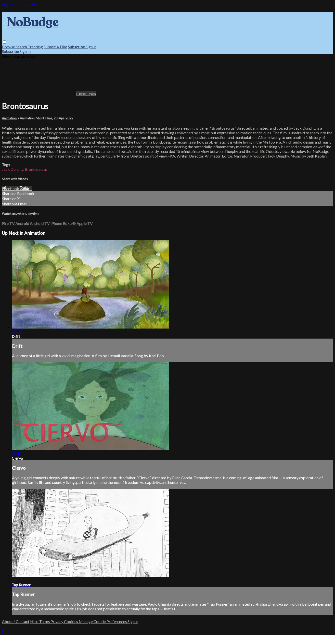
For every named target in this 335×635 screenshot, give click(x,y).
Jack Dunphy (12, 169)
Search (22, 46)
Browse (9, 46)
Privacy (57, 621)
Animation (9, 118)
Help (34, 621)
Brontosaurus (36, 169)
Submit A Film (55, 46)
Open (91, 93)
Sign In (25, 51)
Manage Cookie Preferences (103, 621)
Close (81, 93)
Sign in (91, 46)
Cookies (71, 621)
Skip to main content (19, 4)
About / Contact (15, 621)
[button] (4, 42)
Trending (35, 46)
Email (27, 188)
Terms (45, 621)
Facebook (11, 188)
